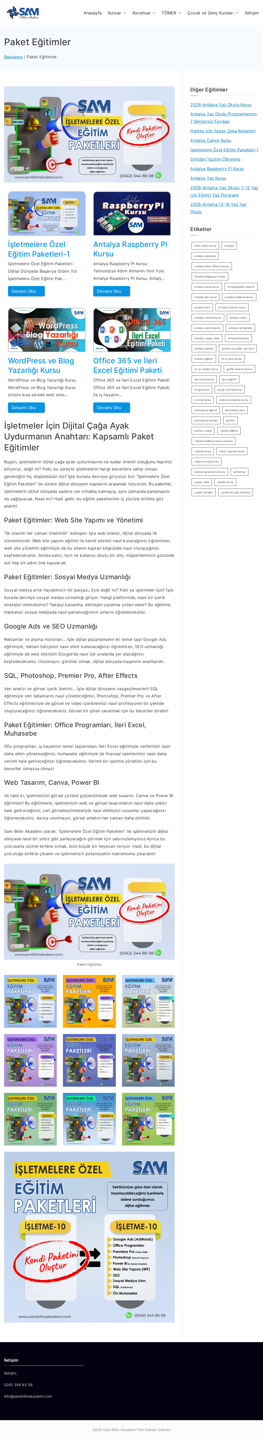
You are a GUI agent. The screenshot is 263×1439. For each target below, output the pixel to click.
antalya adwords (204, 255)
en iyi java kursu (231, 358)
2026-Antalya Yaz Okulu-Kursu (220, 104)
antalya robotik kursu (207, 317)
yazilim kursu (225, 482)
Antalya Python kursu (232, 307)
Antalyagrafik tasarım (241, 286)
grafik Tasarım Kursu (239, 369)
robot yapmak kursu (232, 451)
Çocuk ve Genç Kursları (210, 12)
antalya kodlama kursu (239, 297)
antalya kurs (202, 307)
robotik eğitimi (229, 430)
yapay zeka (201, 482)
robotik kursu (202, 451)
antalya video (238, 317)
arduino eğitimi (203, 358)
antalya (229, 245)
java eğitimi (229, 379)
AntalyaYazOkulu (238, 338)
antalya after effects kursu (211, 266)
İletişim (252, 12)
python (230, 420)
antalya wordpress (240, 327)
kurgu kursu (201, 389)
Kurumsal (141, 12)
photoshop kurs (235, 410)
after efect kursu (205, 245)
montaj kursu (202, 399)
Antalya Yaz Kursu (208, 178)
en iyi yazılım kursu (206, 369)
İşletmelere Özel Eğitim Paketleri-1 (224, 149)
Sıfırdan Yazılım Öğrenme (215, 159)
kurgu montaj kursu (230, 389)
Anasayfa (92, 12)
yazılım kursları (203, 492)
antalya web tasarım (207, 327)
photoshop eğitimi (205, 410)
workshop (239, 471)
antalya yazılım (203, 348)
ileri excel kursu (204, 379)
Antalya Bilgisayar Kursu (210, 276)
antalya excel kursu (206, 286)
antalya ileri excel (205, 297)
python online (203, 430)
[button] (123, 13)
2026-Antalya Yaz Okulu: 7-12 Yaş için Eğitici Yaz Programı (224, 191)
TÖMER (169, 12)
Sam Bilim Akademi (119, 1429)
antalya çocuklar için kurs (238, 348)
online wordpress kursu (233, 399)
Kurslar (114, 12)
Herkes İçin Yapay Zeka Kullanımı (223, 130)
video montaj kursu (206, 461)
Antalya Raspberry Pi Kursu (217, 168)
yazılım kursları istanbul (235, 492)
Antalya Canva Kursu (210, 140)
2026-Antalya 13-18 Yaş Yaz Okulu (218, 208)
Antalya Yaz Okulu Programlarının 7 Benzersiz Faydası (223, 117)
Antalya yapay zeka (207, 338)
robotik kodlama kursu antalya (213, 440)
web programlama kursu (209, 471)
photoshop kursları (206, 420)
